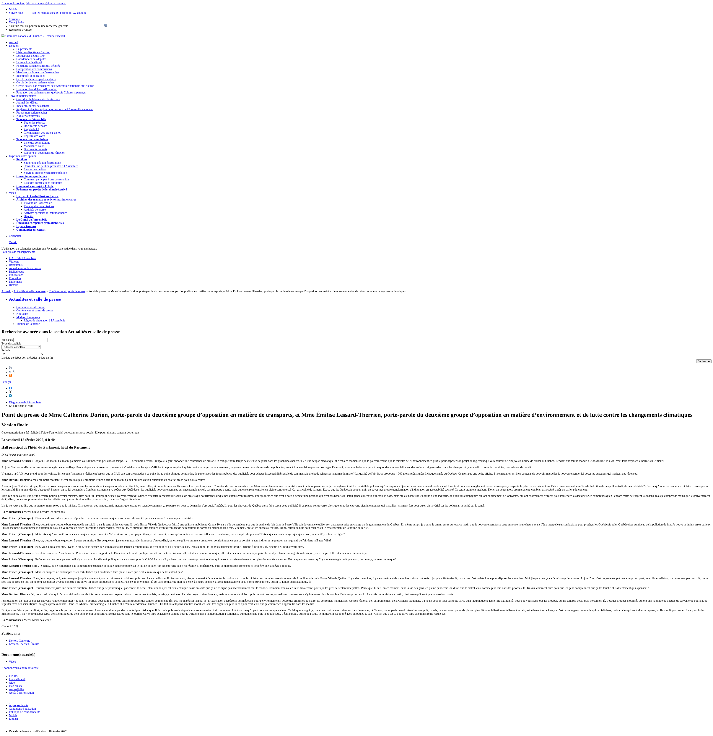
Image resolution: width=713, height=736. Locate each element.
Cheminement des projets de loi (42, 132)
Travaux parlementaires (22, 95)
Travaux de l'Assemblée (31, 119)
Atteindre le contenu (13, 3)
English (13, 718)
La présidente (24, 49)
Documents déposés (35, 125)
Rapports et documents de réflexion (44, 152)
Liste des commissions (37, 142)
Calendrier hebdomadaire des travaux (38, 99)
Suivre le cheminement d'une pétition (45, 172)
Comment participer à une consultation (46, 179)
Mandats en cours (34, 146)
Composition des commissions (34, 69)
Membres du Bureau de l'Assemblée (37, 72)
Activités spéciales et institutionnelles (45, 212)
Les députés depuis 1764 (30, 55)
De (3, 353)
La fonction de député (29, 62)
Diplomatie (15, 281)
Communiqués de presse (30, 307)
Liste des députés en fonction (33, 52)
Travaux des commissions (32, 139)
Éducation (15, 278)
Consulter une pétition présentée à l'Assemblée (51, 166)
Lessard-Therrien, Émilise (24, 644)
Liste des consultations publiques (43, 182)
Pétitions (21, 159)
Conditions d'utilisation (22, 708)
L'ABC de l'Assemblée (22, 258)
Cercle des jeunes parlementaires (35, 82)
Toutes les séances (34, 122)
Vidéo (12, 192)
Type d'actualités (11, 343)
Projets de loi (31, 129)
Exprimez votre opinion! (23, 156)
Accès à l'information (21, 692)
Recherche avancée (20, 29)
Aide (12, 682)
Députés (14, 45)
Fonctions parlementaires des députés (38, 65)
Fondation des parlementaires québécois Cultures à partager (51, 92)
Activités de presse (35, 209)
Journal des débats (27, 102)
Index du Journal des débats (32, 105)
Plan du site (15, 686)
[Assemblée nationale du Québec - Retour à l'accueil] (33, 36)
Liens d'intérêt (17, 679)
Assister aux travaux (28, 115)
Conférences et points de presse (67, 291)
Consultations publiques (31, 176)
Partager (6, 382)
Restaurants (15, 264)
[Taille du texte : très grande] (14, 371)
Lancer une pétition (35, 169)
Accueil (13, 42)
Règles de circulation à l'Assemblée (44, 320)
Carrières (14, 19)
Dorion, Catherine (19, 640)
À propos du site (18, 705)
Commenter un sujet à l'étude (34, 186)
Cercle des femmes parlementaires (36, 79)
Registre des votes (34, 136)
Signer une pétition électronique (42, 162)
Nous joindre (16, 22)
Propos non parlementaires (31, 112)
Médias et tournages (28, 317)
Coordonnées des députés (31, 59)
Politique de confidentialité (24, 712)
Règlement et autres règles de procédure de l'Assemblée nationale (54, 109)
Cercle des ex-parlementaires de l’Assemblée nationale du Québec (55, 85)
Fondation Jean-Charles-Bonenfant (36, 89)
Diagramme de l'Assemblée (25, 402)
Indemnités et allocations (30, 75)
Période (5, 350)
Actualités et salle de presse (25, 268)
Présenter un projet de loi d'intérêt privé (41, 189)
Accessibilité (16, 689)
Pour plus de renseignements (18, 251)
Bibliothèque (16, 271)
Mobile (13, 715)
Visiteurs (14, 261)
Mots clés (7, 339)
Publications (16, 274)
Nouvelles (22, 313)
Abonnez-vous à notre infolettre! (20, 667)
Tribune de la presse (28, 323)
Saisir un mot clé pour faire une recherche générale (38, 26)
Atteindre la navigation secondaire (46, 3)
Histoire (13, 285)
